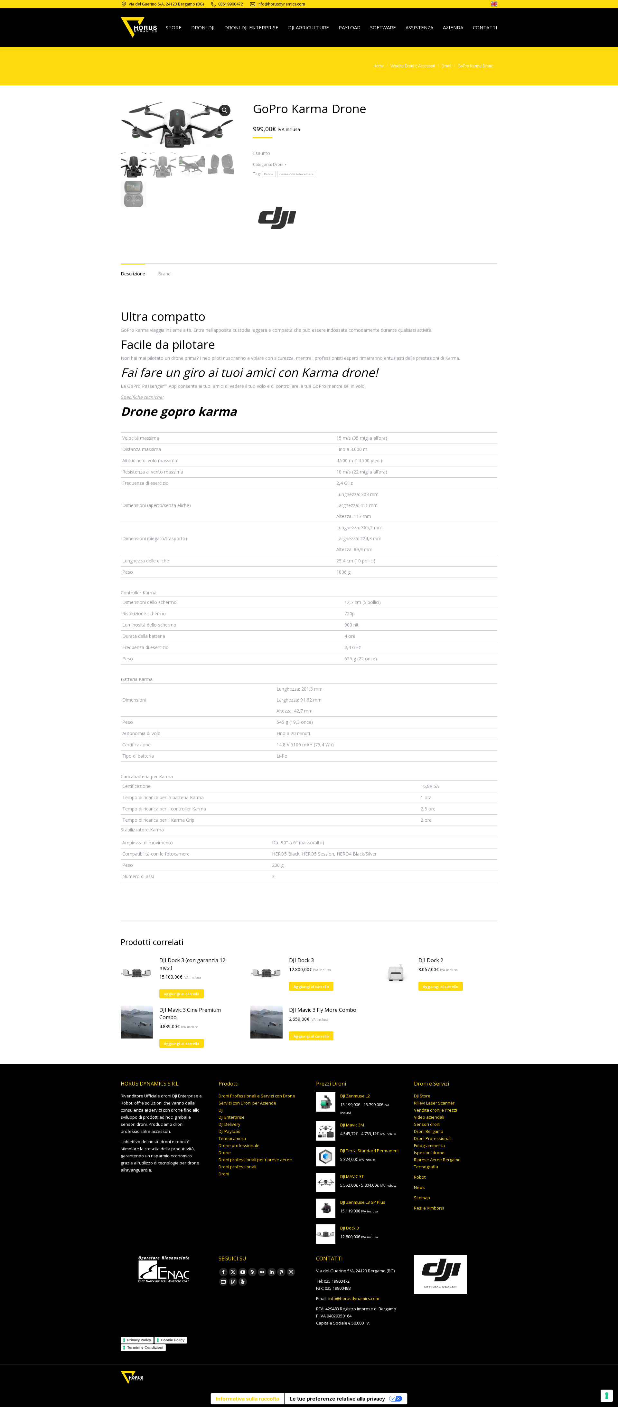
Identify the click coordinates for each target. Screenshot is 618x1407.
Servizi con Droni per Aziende (247, 1103)
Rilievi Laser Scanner (434, 1103)
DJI (221, 1110)
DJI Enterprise (232, 1117)
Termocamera (232, 1138)
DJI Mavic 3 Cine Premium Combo (190, 1013)
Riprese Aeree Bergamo (437, 1160)
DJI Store (422, 1096)
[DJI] (277, 219)
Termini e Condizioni (145, 1347)
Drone (269, 174)
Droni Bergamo (428, 1131)
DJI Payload (229, 1131)
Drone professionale (239, 1145)
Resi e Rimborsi (429, 1208)
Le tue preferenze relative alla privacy (337, 1398)
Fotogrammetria (429, 1145)
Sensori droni (427, 1124)
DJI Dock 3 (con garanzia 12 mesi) (192, 964)
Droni (278, 164)
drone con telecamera (296, 174)
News (419, 1187)
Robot (420, 1177)
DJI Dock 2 (430, 960)
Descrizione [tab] (133, 274)
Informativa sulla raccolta (247, 1398)
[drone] (494, 5)
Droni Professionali (433, 1138)
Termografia (426, 1167)
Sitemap (422, 1198)
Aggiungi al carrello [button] (181, 993)
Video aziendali (429, 1117)
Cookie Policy (172, 1340)
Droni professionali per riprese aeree (255, 1160)
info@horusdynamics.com (353, 1298)
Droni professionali (237, 1167)
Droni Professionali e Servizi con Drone (257, 1096)
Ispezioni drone (429, 1152)
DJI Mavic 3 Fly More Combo (322, 1009)
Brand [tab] (164, 274)
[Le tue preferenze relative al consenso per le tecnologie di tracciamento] (607, 1396)
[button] (224, 110)
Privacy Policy (139, 1340)
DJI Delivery (229, 1124)
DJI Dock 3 (301, 960)
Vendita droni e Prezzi (435, 1110)
